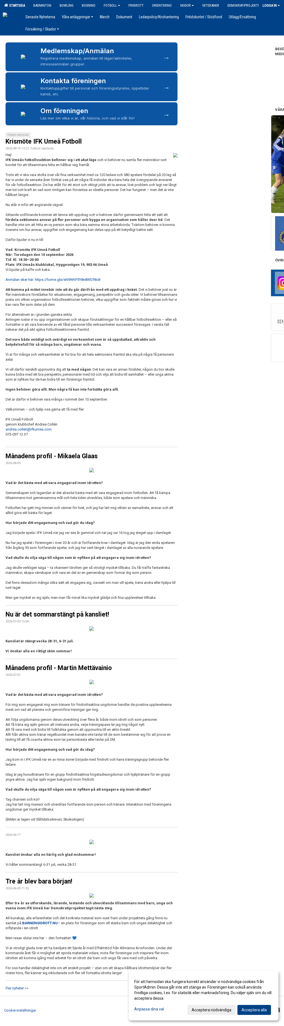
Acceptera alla (254, 1010)
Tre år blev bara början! (39, 881)
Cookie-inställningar (20, 1010)
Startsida (16, 5)
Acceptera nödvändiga (211, 1010)
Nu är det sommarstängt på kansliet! (57, 614)
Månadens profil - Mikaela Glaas (52, 456)
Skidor (185, 5)
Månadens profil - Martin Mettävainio (59, 668)
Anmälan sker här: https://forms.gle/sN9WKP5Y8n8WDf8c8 (53, 279)
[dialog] (203, 995)
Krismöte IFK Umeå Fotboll (44, 141)
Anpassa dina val (149, 1009)
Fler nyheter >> (17, 988)
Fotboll (110, 5)
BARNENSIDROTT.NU (40, 923)
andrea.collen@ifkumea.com (29, 429)
